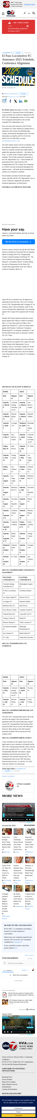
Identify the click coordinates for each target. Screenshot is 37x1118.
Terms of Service (7, 1057)
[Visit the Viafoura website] (30, 1009)
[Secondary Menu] (4, 13)
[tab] (8, 970)
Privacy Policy (19, 1057)
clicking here (18, 942)
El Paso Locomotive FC (11, 93)
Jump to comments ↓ (8, 776)
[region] (18, 983)
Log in (26, 955)
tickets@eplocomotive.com (11, 141)
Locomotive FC (21, 768)
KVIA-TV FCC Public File (11, 1062)
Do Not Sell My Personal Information (14, 1064)
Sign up (31, 955)
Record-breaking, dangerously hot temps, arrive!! (18, 30)
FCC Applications (27, 1062)
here (16, 948)
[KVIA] (13, 13)
